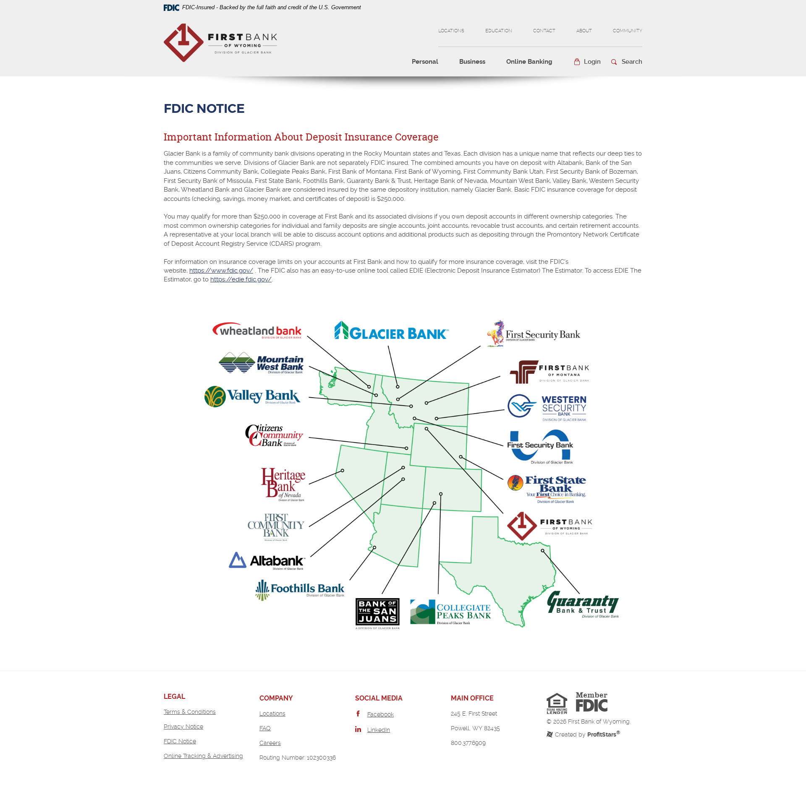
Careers (270, 743)
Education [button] (498, 31)
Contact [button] (544, 31)
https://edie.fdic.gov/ (241, 279)
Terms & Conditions (190, 711)
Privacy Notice (183, 726)
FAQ (265, 728)
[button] (587, 62)
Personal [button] (425, 61)
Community (627, 31)
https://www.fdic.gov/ (221, 270)
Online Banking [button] (529, 61)
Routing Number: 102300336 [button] (297, 757)
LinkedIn (378, 730)
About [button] (584, 31)
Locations (451, 31)
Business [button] (472, 61)
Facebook (380, 714)
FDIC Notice (180, 741)
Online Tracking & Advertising (203, 756)
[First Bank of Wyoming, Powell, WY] (220, 42)
